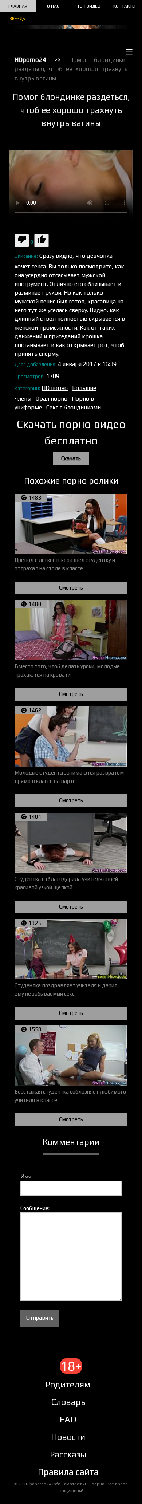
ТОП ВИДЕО (88, 6)
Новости (68, 1437)
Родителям (68, 1384)
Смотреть (71, 587)
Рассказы (68, 1454)
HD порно (55, 388)
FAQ (68, 1419)
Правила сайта (68, 1472)
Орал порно (51, 398)
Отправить (40, 1318)
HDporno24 (30, 59)
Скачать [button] (71, 458)
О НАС (53, 6)
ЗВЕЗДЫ (17, 18)
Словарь (68, 1402)
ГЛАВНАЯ (17, 6)
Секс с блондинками (73, 407)
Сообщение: (35, 1208)
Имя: (26, 1176)
